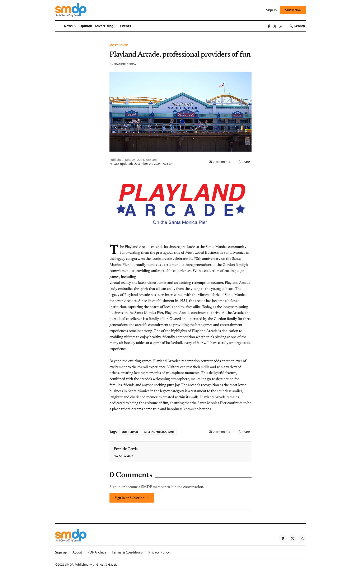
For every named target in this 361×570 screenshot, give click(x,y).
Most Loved (118, 45)
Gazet (112, 564)
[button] (104, 26)
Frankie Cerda (125, 64)
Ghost (100, 564)
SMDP (69, 564)
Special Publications (159, 432)
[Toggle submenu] (75, 26)
